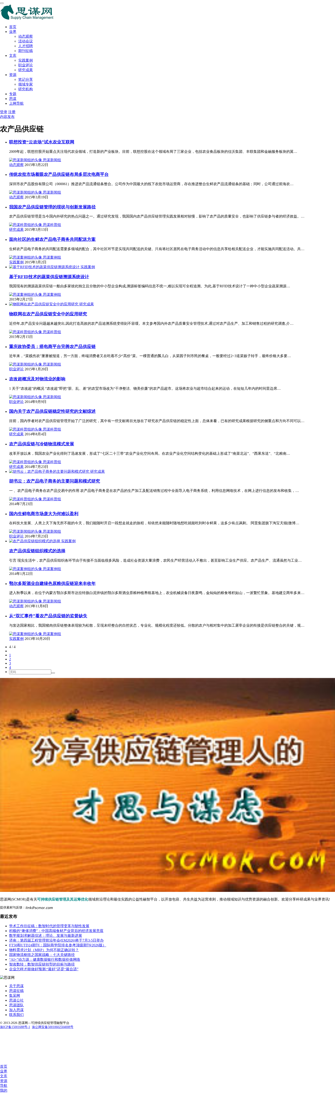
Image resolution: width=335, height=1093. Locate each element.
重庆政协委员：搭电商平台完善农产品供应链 (52, 346)
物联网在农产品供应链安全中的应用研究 (48, 314)
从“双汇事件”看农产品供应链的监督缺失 (48, 615)
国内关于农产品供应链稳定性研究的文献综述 (52, 411)
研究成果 (25, 70)
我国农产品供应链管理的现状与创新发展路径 (52, 207)
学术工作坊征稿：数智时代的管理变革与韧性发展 (49, 926)
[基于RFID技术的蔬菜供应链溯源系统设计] (44, 267)
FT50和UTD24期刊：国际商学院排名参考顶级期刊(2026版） (57, 945)
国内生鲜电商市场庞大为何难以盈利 (43, 513)
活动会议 (25, 41)
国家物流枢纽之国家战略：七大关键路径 (42, 955)
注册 (11, 112)
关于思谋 (16, 986)
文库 (12, 55)
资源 (12, 75)
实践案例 (25, 60)
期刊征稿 (25, 51)
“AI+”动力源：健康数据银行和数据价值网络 (44, 959)
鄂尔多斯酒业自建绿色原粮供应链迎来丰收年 (52, 583)
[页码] (53, 673)
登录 (3, 112)
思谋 (12, 99)
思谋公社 (16, 1000)
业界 (12, 32)
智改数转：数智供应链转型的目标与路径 (42, 964)
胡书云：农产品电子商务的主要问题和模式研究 (54, 481)
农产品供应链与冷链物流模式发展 (41, 443)
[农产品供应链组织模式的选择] (35, 541)
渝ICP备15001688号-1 (15, 1027)
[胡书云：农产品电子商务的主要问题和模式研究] (49, 471)
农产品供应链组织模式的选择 (37, 550)
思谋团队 (16, 1005)
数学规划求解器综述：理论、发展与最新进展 (45, 935)
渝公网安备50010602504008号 (52, 1027)
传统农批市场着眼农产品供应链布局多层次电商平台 (59, 174)
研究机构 (25, 89)
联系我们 (16, 1015)
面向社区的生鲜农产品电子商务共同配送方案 (52, 239)
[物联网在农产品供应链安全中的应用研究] (44, 304)
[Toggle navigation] (2, 3)
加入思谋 (16, 1010)
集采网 (14, 995)
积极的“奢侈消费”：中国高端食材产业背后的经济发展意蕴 (56, 931)
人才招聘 (25, 46)
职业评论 (25, 65)
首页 (12, 27)
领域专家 (25, 84)
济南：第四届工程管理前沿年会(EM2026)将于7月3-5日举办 (56, 940)
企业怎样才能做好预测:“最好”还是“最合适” (43, 969)
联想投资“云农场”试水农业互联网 (41, 142)
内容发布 (7, 117)
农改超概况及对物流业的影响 (37, 378)
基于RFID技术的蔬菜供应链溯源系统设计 (49, 276)
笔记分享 (25, 79)
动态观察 (25, 36)
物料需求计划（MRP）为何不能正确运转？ (44, 950)
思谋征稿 (16, 991)
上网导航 (16, 103)
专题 (12, 94)
